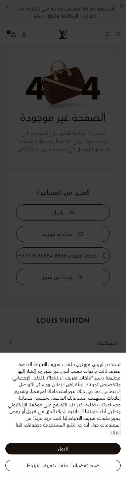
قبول (63, 449)
